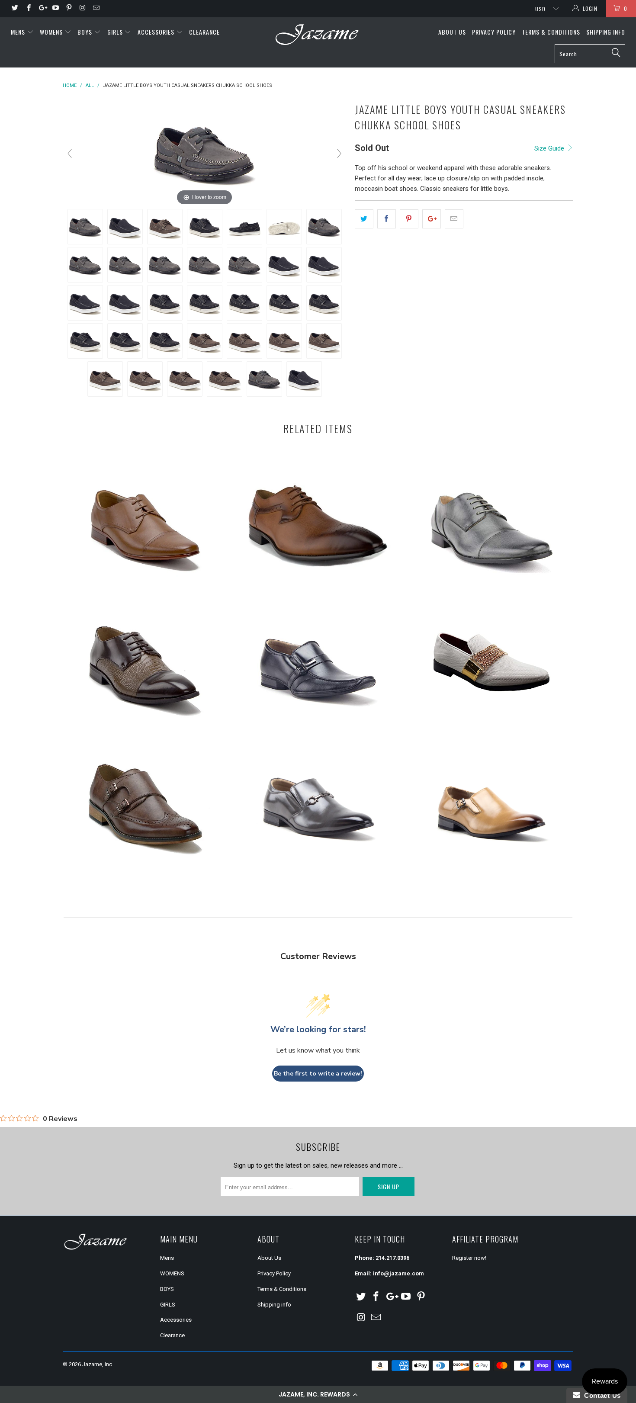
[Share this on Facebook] (386, 218)
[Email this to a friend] (454, 218)
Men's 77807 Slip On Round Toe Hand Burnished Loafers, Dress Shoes (491, 802)
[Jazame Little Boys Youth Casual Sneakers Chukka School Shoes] (85, 226)
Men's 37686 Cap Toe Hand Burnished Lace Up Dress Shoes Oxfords (491, 521)
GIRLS (116, 31)
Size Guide (550, 148)
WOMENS (52, 31)
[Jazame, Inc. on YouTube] (55, 9)
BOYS (85, 31)
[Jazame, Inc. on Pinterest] (68, 9)
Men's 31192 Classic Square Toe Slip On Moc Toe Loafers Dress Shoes (318, 662)
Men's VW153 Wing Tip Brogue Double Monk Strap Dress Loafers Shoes (145, 802)
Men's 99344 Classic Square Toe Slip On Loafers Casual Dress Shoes (318, 802)
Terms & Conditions (551, 31)
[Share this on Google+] (431, 218)
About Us (452, 31)
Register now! (469, 1258)
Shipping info (605, 31)
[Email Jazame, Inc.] (96, 9)
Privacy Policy (494, 31)
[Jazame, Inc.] (318, 35)
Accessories (157, 31)
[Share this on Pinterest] (409, 218)
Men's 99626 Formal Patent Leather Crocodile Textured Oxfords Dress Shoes (145, 662)
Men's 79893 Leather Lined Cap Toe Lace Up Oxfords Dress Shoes (145, 521)
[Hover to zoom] (205, 153)
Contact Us (600, 1395)
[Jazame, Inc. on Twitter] (14, 9)
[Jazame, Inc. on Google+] (41, 9)
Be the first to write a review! (318, 1073)
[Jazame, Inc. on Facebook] (28, 9)
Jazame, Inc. (97, 1364)
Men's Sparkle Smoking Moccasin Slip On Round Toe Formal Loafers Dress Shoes (491, 662)
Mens (19, 31)
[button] (318, 1394)
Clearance (204, 31)
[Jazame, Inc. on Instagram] (82, 9)
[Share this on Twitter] (364, 218)
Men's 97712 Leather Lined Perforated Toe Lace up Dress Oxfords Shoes (318, 521)
